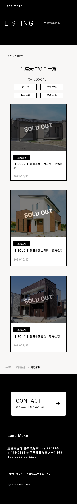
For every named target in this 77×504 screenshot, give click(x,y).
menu (70, 6)
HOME (7, 367)
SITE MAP (15, 474)
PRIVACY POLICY (38, 474)
